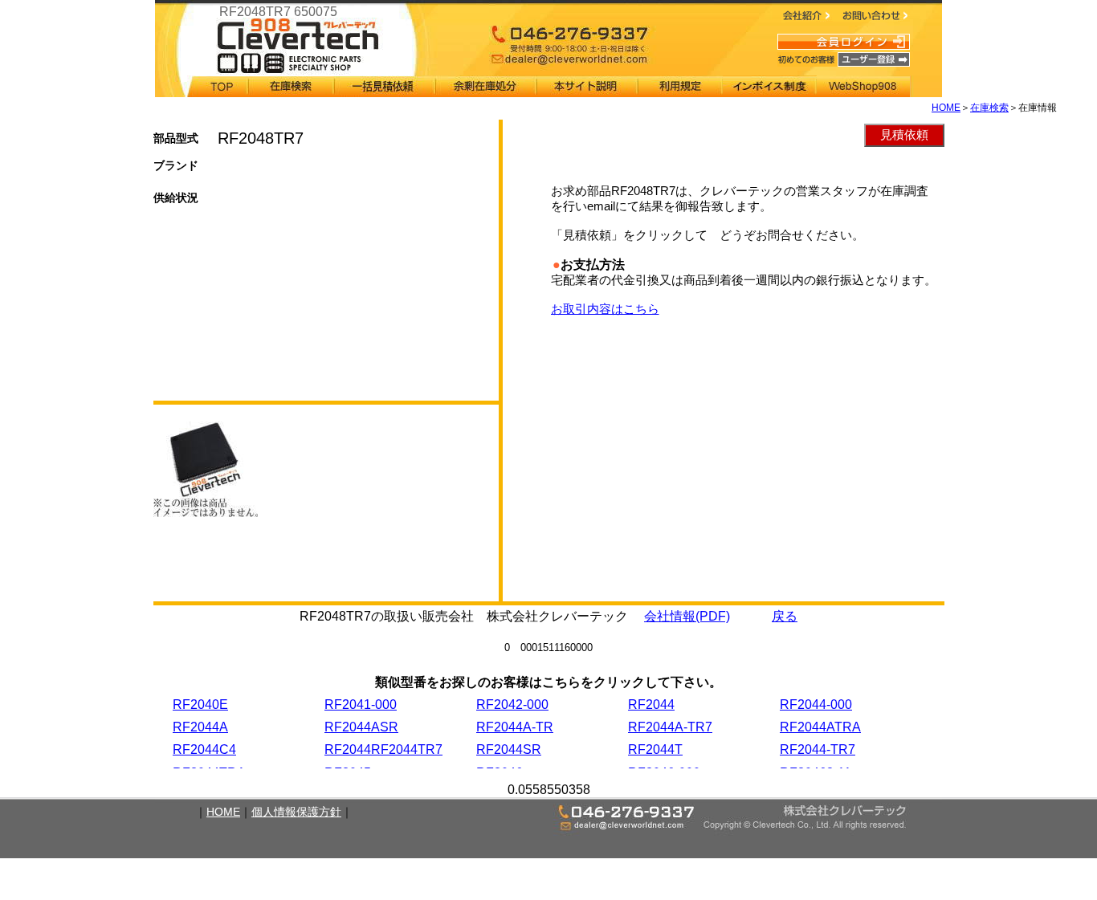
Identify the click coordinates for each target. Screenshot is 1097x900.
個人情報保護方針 (296, 811)
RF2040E (200, 704)
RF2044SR (508, 749)
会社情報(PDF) (687, 616)
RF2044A (200, 727)
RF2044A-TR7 (670, 727)
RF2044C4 (204, 749)
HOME (946, 107)
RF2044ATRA (820, 727)
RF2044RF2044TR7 (383, 749)
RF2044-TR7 (817, 749)
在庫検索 (989, 107)
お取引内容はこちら (605, 309)
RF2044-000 (816, 704)
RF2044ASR (361, 727)
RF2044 (651, 704)
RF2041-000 (360, 704)
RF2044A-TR (514, 727)
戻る (784, 616)
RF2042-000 (512, 704)
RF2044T (655, 749)
